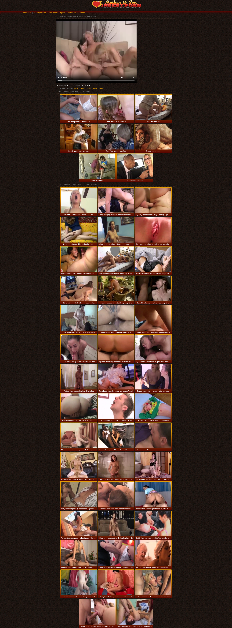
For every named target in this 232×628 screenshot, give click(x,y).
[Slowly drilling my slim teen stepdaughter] (153, 406)
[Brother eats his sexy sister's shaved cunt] (153, 435)
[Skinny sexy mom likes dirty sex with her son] (97, 612)
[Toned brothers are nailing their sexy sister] (153, 288)
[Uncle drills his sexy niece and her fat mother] (134, 612)
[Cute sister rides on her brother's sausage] (79, 318)
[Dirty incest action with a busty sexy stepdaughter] (79, 465)
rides (82, 88)
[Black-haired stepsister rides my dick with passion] (153, 465)
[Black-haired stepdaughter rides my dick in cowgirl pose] (153, 494)
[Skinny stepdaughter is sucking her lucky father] (153, 230)
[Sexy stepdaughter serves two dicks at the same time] (79, 406)
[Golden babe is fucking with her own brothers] (153, 582)
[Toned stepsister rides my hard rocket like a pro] (79, 523)
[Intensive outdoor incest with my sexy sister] (116, 288)
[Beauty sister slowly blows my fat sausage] (153, 376)
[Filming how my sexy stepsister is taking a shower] (116, 465)
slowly (89, 88)
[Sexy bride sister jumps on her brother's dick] (116, 376)
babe (95, 88)
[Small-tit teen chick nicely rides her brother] (79, 200)
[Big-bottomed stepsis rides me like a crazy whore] (79, 553)
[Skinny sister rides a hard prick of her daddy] (153, 318)
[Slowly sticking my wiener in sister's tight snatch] (153, 259)
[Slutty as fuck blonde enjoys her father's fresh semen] (116, 494)
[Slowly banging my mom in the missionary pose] (116, 200)
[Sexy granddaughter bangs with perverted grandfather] (153, 553)
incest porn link (40, 13)
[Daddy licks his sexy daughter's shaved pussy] (116, 553)
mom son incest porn (57, 13)
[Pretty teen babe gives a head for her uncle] (116, 582)
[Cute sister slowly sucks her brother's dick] (79, 347)
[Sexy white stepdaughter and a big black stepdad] (116, 435)
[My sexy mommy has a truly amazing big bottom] (153, 200)
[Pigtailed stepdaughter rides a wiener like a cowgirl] (116, 347)
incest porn (27, 13)
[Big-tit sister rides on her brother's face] (116, 318)
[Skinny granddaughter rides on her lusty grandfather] (116, 230)
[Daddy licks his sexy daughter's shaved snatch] (153, 523)
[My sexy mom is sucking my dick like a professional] (79, 435)
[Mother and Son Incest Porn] (116, 4)
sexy (101, 88)
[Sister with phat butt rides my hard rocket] (79, 288)
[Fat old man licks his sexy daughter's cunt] (79, 582)
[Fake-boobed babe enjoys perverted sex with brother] (116, 406)
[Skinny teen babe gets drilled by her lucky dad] (116, 523)
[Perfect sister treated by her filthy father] (79, 376)
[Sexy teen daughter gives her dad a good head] (79, 494)
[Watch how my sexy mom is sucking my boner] (79, 259)
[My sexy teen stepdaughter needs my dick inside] (116, 259)
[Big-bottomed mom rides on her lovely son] (79, 230)
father (76, 88)
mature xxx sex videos (76, 13)
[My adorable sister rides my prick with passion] (153, 347)
